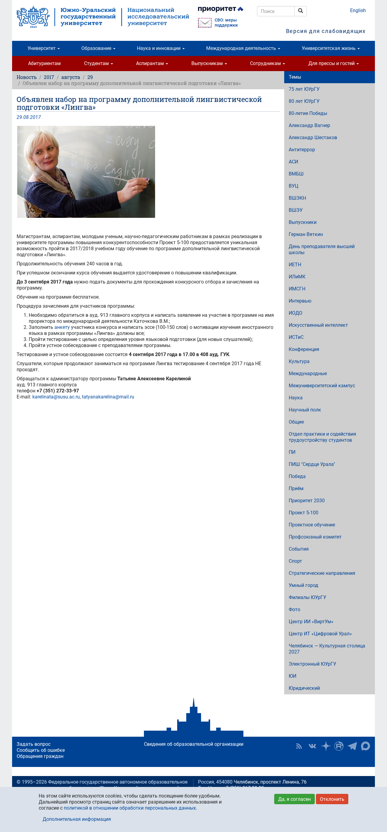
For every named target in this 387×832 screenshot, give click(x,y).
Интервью (300, 301)
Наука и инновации (159, 48)
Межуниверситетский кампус (322, 385)
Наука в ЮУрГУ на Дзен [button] (325, 746)
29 (90, 77)
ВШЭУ (296, 210)
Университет (42, 48)
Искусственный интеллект (318, 325)
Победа (297, 476)
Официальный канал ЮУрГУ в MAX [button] (365, 746)
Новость (27, 77)
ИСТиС (296, 337)
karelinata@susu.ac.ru (56, 397)
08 (26, 117)
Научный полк (305, 410)
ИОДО (295, 313)
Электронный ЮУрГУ (312, 664)
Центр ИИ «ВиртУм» (311, 621)
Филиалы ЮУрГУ (307, 597)
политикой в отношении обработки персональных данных (130, 808)
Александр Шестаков (313, 137)
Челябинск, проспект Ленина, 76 (270, 782)
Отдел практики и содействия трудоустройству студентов (322, 437)
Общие (296, 422)
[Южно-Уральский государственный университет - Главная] (103, 17)
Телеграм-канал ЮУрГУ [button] (352, 746)
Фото (294, 609)
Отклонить (332, 799)
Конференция (304, 349)
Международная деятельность (241, 48)
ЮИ (292, 676)
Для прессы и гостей (332, 63)
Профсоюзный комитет (315, 537)
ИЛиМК (297, 277)
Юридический (304, 688)
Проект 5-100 (303, 513)
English (358, 10)
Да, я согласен (294, 799)
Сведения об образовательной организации (193, 744)
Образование (96, 48)
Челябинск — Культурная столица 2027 (327, 649)
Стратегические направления (322, 573)
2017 (49, 77)
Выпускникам (207, 63)
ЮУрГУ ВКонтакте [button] (312, 746)
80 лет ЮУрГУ (304, 101)
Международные (308, 373)
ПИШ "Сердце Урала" (312, 464)
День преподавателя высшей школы (322, 249)
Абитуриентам (44, 63)
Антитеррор (302, 149)
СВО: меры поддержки (226, 23)
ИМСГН (297, 289)
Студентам (97, 63)
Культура (299, 361)
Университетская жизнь (329, 48)
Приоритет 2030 (307, 500)
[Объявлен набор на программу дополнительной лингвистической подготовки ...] (148, 171)
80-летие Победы (308, 113)
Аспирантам (150, 63)
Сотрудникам (266, 63)
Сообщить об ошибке (41, 750)
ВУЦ (293, 186)
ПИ (292, 452)
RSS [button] (299, 746)
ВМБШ (296, 174)
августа (70, 77)
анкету (62, 327)
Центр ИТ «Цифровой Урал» (320, 634)
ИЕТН (295, 264)
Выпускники (303, 222)
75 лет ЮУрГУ (304, 89)
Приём (296, 488)
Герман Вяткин (306, 234)
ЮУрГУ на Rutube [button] (339, 746)
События (299, 549)
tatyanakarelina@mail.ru (108, 397)
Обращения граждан (40, 756)
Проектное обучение (312, 525)
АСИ (293, 162)
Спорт (295, 561)
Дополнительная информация (77, 819)
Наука (296, 398)
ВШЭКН (297, 198)
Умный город (303, 585)
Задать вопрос (33, 744)
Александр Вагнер (309, 125)
